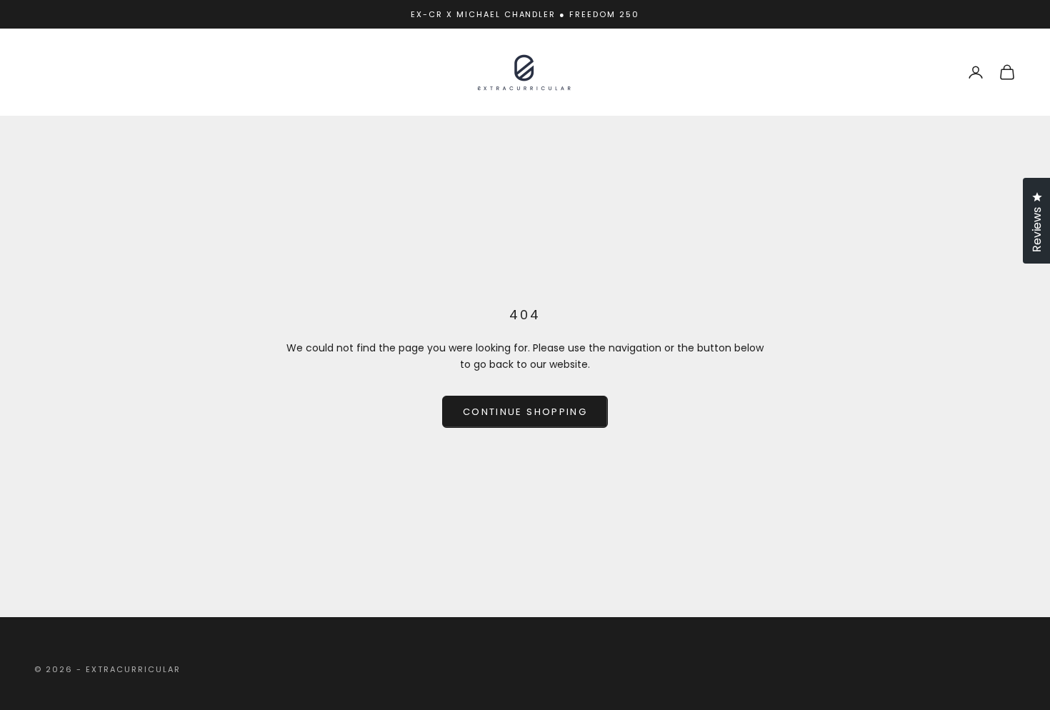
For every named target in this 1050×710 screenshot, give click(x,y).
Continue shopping (525, 412)
